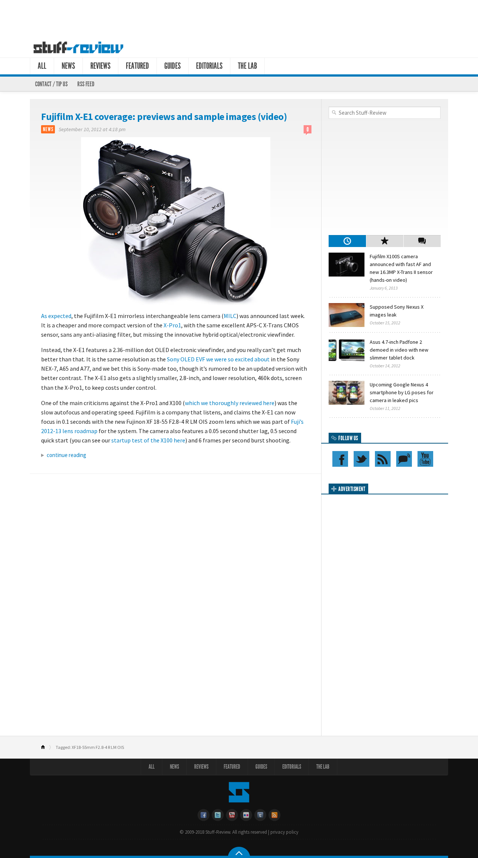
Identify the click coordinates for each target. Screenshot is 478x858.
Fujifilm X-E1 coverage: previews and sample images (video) (164, 116)
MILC (230, 316)
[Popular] (384, 241)
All (42, 66)
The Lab (247, 66)
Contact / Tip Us (51, 84)
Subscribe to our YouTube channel (425, 459)
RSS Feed (85, 84)
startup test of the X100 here (148, 440)
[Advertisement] (239, 18)
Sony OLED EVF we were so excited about (218, 359)
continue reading (66, 455)
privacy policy (284, 832)
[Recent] (347, 241)
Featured (137, 66)
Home (46, 747)
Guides (172, 66)
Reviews (100, 66)
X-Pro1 (172, 325)
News (68, 66)
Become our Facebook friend (340, 459)
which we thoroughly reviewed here (229, 403)
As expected (56, 316)
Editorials (209, 66)
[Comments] (422, 241)
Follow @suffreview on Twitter (361, 459)
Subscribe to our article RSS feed (383, 459)
